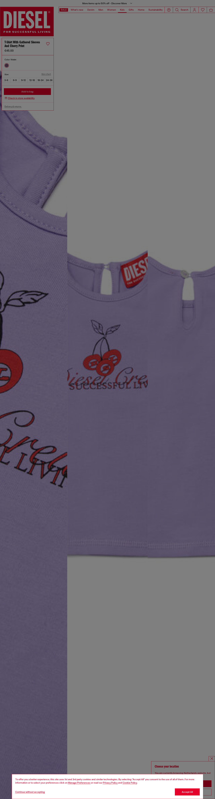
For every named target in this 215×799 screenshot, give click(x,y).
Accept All (187, 792)
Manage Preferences (79, 782)
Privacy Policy (110, 782)
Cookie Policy (130, 782)
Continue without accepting (30, 792)
